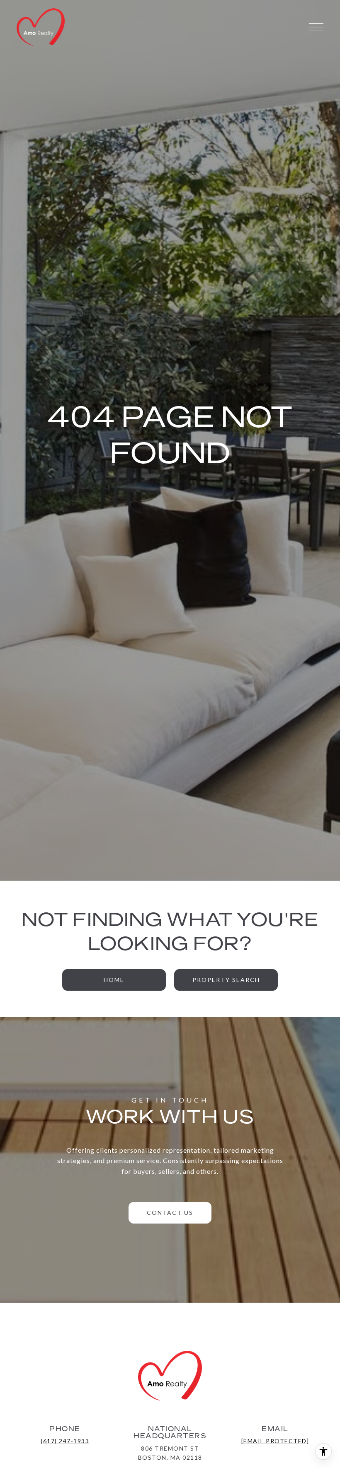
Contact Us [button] (170, 1212)
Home (114, 979)
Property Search (226, 979)
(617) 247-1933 (65, 1440)
